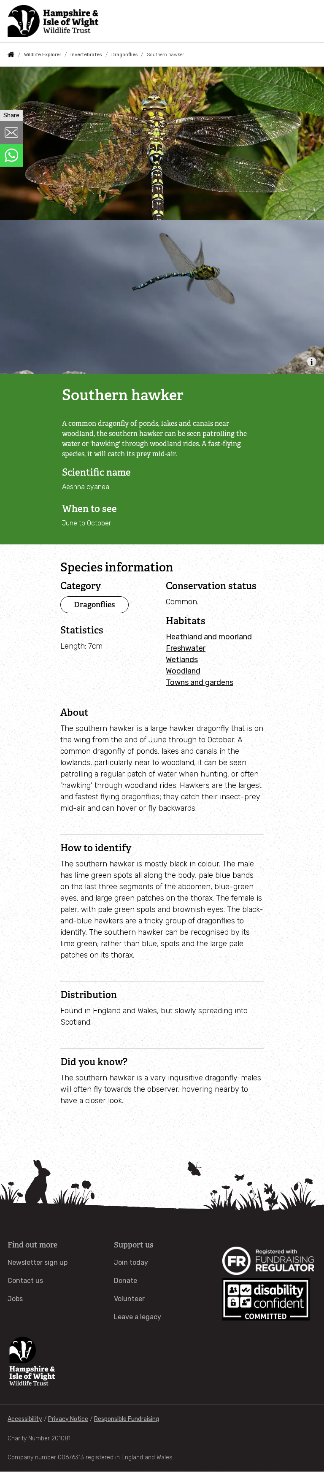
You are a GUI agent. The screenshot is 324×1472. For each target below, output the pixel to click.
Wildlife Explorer (42, 54)
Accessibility (25, 1419)
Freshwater (185, 648)
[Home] (53, 21)
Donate (125, 1281)
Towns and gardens (199, 682)
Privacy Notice (68, 1419)
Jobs (15, 1299)
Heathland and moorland (209, 636)
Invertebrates (86, 54)
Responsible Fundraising (126, 1419)
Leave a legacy (137, 1317)
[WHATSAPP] (11, 155)
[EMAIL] (11, 132)
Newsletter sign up (38, 1262)
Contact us (25, 1281)
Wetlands (182, 659)
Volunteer (129, 1299)
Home (11, 54)
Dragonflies (124, 54)
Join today (131, 1262)
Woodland (183, 671)
